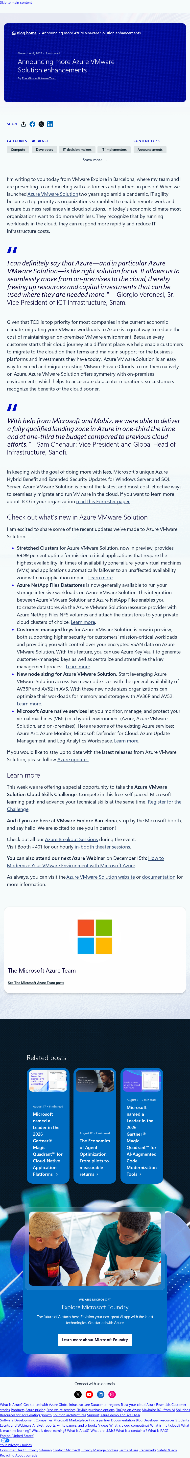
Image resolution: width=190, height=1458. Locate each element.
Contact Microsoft (66, 1450)
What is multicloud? (165, 1425)
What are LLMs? (103, 1431)
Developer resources (158, 1420)
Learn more (100, 578)
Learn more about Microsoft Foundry (95, 1340)
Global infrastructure (74, 1405)
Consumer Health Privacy (19, 1450)
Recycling (7, 1455)
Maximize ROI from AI (158, 1410)
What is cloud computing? (129, 1425)
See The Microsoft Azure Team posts (36, 983)
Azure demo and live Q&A (120, 1415)
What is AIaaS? (78, 1431)
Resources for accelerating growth (26, 1415)
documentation (158, 877)
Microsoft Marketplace (70, 1420)
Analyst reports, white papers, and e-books (64, 1425)
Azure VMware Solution (52, 194)
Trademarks (147, 1450)
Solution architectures (69, 1415)
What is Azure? (11, 1405)
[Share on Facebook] (32, 124)
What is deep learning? (49, 1431)
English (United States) (17, 1436)
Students (182, 1420)
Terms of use (128, 1450)
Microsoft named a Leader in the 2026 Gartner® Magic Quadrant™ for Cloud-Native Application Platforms (48, 1144)
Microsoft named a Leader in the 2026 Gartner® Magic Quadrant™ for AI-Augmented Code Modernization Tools (142, 1141)
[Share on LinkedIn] (50, 124)
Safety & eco (167, 1450)
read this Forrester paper (103, 501)
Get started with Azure (41, 1405)
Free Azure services (61, 1410)
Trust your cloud (133, 1405)
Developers (44, 150)
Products (17, 1410)
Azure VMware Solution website (100, 877)
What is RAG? (158, 1431)
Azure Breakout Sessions (71, 839)
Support (93, 1415)
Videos (103, 1425)
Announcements (150, 150)
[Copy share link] (23, 124)
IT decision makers (77, 150)
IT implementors (114, 150)
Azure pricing (35, 1410)
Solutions (183, 1410)
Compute (18, 150)
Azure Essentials (158, 1405)
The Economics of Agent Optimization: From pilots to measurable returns (95, 1157)
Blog (139, 1420)
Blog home (27, 33)
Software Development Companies (26, 1420)
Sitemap (45, 1450)
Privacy (87, 1450)
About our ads (26, 1455)
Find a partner (99, 1420)
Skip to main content (16, 2)
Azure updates (73, 759)
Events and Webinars (15, 1425)
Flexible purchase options (95, 1410)
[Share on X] (41, 124)
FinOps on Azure (128, 1410)
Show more (92, 160)
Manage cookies (105, 1450)
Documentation (123, 1420)
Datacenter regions (105, 1405)
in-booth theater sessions (102, 847)
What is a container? (131, 1431)
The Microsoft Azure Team (39, 78)
